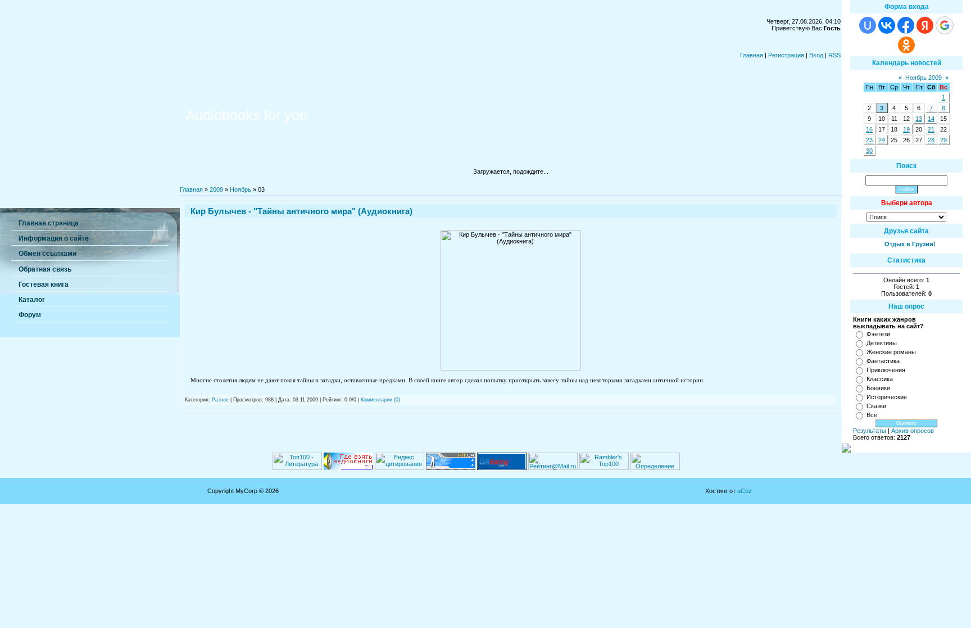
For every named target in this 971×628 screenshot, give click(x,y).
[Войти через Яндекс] (924, 25)
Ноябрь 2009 (923, 77)
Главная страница (49, 223)
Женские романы (891, 352)
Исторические (886, 397)
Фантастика (883, 361)
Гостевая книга (44, 284)
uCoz (744, 490)
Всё (871, 415)
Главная (751, 55)
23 (869, 140)
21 (931, 129)
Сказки (876, 406)
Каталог (32, 300)
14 (931, 118)
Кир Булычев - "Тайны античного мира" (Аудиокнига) (301, 211)
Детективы (881, 343)
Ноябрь (240, 189)
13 (918, 118)
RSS (834, 55)
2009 (216, 189)
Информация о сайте (54, 238)
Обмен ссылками (47, 253)
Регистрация (786, 55)
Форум (30, 315)
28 (931, 140)
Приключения (885, 370)
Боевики (878, 388)
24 (881, 140)
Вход (816, 55)
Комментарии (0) (380, 400)
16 (869, 129)
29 (943, 140)
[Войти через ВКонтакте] (886, 25)
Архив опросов (912, 430)
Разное (220, 400)
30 (869, 150)
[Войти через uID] (867, 25)
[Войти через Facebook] (905, 25)
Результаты (869, 430)
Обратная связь (45, 269)
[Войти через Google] (945, 25)
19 (906, 129)
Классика (879, 379)
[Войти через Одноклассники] (906, 45)
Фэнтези (878, 334)
